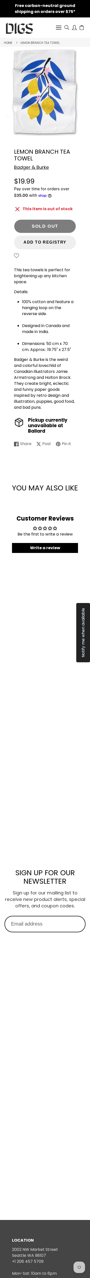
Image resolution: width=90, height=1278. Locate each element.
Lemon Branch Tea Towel (40, 43)
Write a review (45, 548)
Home (8, 43)
